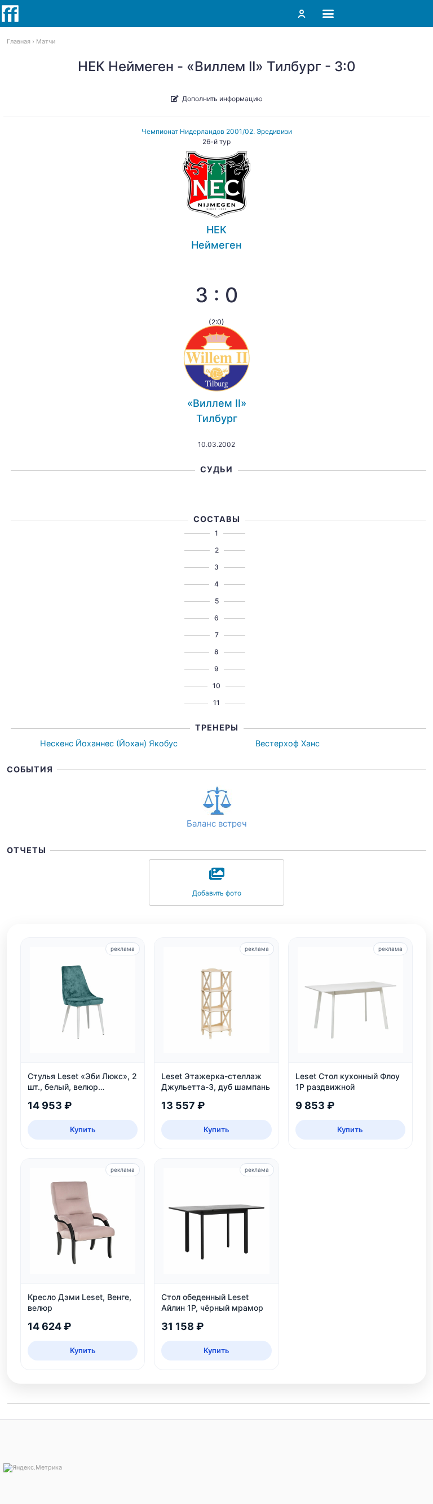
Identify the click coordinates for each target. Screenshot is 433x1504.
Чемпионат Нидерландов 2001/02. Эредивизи (217, 131)
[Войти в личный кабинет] (301, 14)
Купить (83, 1129)
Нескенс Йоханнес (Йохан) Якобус (109, 743)
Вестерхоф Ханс (287, 743)
